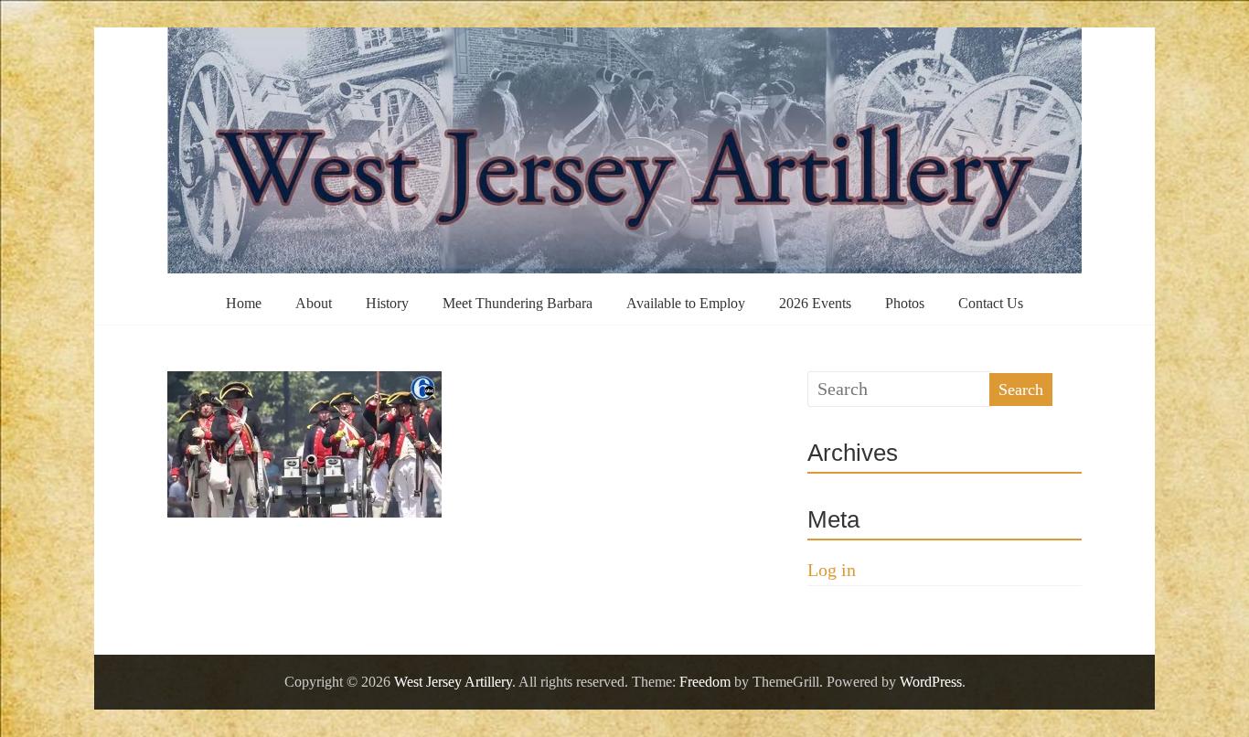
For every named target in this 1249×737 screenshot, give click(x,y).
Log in (831, 570)
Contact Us (990, 303)
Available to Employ (685, 303)
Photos (904, 303)
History (387, 303)
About (313, 303)
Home (244, 303)
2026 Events (815, 303)
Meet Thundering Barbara (517, 303)
